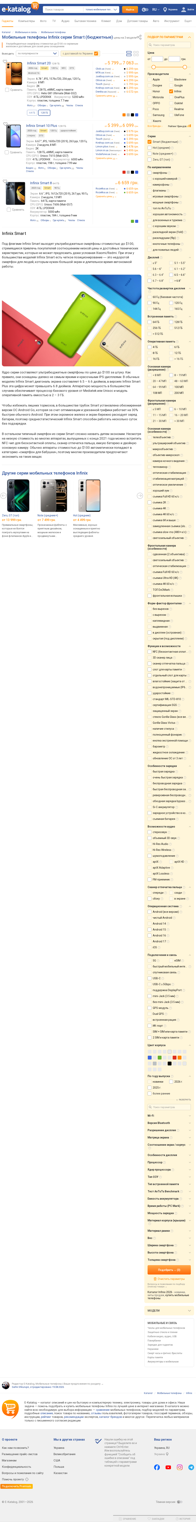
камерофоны (161, 184)
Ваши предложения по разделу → (84, 1383)
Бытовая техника (85, 21)
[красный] (124, 172)
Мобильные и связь (26, 32)
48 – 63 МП (181, 381)
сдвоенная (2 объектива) (169, 554)
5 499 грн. (133, 150)
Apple (156, 79)
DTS (72, 68)
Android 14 (159, 923)
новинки (158, 1081)
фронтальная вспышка (167, 595)
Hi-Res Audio (160, 843)
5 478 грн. (133, 146)
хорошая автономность (168, 214)
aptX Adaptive (161, 867)
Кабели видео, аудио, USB (162, 1336)
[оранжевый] (124, 114)
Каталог (6, 32)
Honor (156, 91)
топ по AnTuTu (162, 208)
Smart (44, 68)
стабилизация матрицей (168, 478)
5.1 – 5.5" (179, 262)
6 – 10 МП (180, 409)
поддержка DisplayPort (167, 990)
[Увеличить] (14, 73)
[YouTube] (168, 1467)
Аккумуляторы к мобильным (163, 1361)
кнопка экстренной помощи (170, 740)
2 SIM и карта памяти (166, 1037)
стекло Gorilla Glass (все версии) (173, 716)
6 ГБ (177, 347)
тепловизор (160, 466)
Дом (119, 21)
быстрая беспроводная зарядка (173, 789)
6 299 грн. (133, 68)
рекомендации (74, 1417)
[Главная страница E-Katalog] (20, 9)
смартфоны (160, 172)
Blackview (180, 79)
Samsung (158, 115)
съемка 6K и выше (164, 520)
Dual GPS (158, 1013)
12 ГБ (177, 353)
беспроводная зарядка (167, 783)
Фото (43, 21)
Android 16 (33, 73)
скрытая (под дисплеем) (168, 638)
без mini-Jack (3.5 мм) (166, 1002)
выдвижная (160, 626)
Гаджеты (7, 21)
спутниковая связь (165, 972)
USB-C (157, 978)
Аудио (65, 21)
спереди (158, 892)
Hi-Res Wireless (162, 849)
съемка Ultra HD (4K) (165, 577)
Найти (130, 9)
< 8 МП (157, 375)
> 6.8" (177, 280)
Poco (156, 109)
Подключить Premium (16, 1486)
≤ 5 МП (157, 409)
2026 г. (178, 1081)
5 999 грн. (133, 72)
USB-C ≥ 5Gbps (162, 984)
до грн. (123, 63)
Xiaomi (157, 121)
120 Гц (54, 68)
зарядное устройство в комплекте (174, 813)
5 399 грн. (133, 138)
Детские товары (137, 21)
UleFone (179, 115)
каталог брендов (110, 1417)
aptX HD (179, 861)
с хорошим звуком (164, 226)
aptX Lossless (161, 873)
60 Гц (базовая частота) (168, 297)
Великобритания (64, 1454)
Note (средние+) (48, 515)
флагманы (159, 190)
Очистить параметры (171, 1278)
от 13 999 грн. (12, 520)
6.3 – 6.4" (158, 274)
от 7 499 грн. (47, 520)
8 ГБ (155, 353)
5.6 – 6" (157, 268)
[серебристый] (128, 114)
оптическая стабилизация (169, 472)
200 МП (179, 392)
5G (154, 960)
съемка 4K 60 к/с (163, 514)
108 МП (157, 392)
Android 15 (159, 929)
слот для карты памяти (167, 669)
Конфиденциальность (16, 1466)
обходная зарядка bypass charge (173, 801)
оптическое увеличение (168, 484)
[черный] (132, 114)
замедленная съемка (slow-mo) (173, 526)
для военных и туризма (167, 220)
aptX (155, 861)
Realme (179, 109)
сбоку (156, 898)
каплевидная (161, 620)
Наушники (153, 1349)
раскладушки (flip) (164, 237)
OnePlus (179, 97)
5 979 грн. (133, 131)
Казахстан (60, 1473)
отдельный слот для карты (169, 675)
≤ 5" (155, 262)
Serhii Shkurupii (20, 1387)
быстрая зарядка (164, 771)
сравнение (103, 1410)
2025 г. (157, 1087)
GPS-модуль (160, 1007)
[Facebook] (157, 1467)
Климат (106, 21)
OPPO (156, 103)
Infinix (177, 91)
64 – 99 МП (159, 387)
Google (178, 85)
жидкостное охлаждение (169, 752)
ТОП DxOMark (161, 589)
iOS (155, 947)
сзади (178, 892)
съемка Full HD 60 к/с (166, 496)
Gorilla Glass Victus (164, 722)
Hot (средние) (82, 515)
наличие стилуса (163, 728)
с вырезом (159, 614)
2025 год (31, 130)
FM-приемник (161, 879)
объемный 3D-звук (164, 838)
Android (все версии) (166, 911)
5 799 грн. (133, 84)
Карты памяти (155, 1357)
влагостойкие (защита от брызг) (173, 681)
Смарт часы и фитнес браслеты (165, 1353)
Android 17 (159, 941)
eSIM (177, 960)
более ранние (161, 1093)
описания (46, 1413)
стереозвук (160, 832)
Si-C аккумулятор (164, 807)
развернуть (185, 1100)
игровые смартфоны (165, 196)
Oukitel (178, 103)
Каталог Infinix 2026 (160, 1292)
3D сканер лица (162, 657)
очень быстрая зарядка (168, 777)
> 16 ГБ (178, 358)
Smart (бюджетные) (165, 141)
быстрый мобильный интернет (172, 966)
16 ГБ (156, 358)
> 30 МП (179, 421)
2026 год (32, 68)
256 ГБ (157, 327)
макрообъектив (163, 449)
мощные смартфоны (165, 202)
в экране (179, 898)
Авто (156, 21)
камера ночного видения (169, 460)
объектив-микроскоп (166, 455)
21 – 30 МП (159, 421)
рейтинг (46, 1417)
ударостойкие (68, 130)
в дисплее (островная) (167, 632)
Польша (59, 1466)
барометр (159, 746)
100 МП (179, 387)
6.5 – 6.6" (179, 274)
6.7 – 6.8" (158, 280)
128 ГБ (178, 322)
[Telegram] (191, 1467)
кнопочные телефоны (166, 243)
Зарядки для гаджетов (160, 1345)
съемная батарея (164, 818)
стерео (31, 135)
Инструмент (172, 21)
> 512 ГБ (158, 333)
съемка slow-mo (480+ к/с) (169, 532)
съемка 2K (159, 502)
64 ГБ (32, 112)
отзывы (96, 1413)
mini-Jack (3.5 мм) (164, 996)
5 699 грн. (133, 135)
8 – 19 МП (180, 375)
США (57, 1460)
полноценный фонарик (167, 734)
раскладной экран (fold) (168, 232)
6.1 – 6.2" (179, 268)
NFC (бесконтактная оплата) (171, 651)
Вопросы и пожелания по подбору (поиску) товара (166, 1285)
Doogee (157, 85)
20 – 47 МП (159, 381)
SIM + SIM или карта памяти (170, 1031)
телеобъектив (162, 437)
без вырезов (161, 608)
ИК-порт (158, 1025)
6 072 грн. (133, 91)
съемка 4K (159, 508)
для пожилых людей (166, 249)
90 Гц (57, 188)
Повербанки (154, 1340)
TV (54, 21)
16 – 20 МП (181, 415)
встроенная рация (164, 1019)
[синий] (136, 114)
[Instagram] (180, 1467)
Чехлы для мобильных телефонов (166, 1328)
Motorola (158, 97)
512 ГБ (178, 327)
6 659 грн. (133, 188)
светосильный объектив (168, 538)
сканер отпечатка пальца (169, 663)
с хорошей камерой (165, 178)
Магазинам (9, 1460)
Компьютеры (26, 21)
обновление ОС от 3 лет (168, 758)
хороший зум (161, 490)
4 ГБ (155, 347)
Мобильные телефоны (53, 32)
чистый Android (162, 917)
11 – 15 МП (159, 415)
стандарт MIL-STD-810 (167, 699)
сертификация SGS (165, 705)
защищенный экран (165, 710)
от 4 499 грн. (82, 520)
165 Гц (178, 308)
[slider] (153, 67)
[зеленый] (132, 221)
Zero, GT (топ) (10, 515)
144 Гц (157, 308)
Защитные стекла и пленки (162, 1332)
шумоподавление (164, 855)
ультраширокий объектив (169, 443)
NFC (64, 68)
